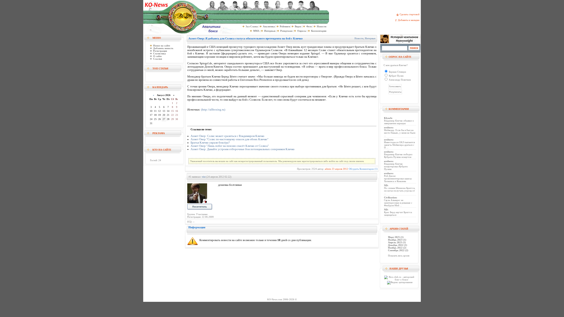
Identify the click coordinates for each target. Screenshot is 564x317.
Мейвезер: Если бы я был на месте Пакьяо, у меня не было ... (400, 133)
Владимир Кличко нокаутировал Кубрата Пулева (396, 166)
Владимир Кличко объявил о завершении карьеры (399, 122)
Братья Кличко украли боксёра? (210, 142)
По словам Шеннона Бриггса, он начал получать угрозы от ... (399, 191)
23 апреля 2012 (340, 169)
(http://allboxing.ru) (213, 109)
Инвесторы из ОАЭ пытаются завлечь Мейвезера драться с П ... (399, 145)
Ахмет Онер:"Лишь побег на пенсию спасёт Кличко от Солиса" (230, 145)
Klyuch (388, 118)
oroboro (388, 127)
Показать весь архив (398, 255)
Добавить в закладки (409, 20)
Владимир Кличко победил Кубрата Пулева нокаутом (398, 155)
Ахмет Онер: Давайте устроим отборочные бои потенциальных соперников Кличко (243, 149)
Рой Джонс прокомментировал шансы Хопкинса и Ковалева (398, 178)
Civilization (390, 197)
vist (204, 176)
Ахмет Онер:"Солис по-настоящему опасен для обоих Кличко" (229, 139)
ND (386, 185)
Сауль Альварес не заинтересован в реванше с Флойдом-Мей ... (398, 203)
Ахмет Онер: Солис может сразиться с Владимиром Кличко (227, 136)
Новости (359, 38)
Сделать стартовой (410, 14)
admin (328, 169)
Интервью (370, 38)
